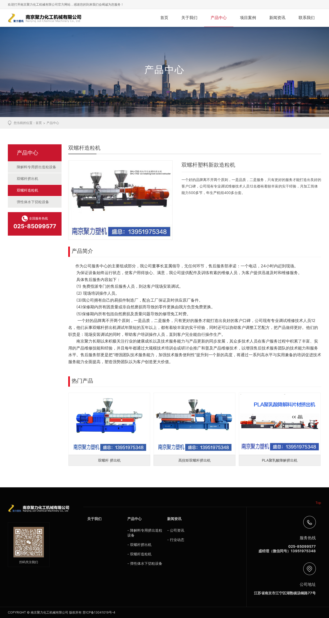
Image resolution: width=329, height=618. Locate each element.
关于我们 (189, 17)
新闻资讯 (277, 17)
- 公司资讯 (175, 530)
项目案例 (248, 17)
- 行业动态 (175, 539)
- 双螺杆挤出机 (139, 544)
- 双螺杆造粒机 (139, 554)
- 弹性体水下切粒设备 (144, 563)
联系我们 (307, 17)
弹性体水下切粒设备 (33, 202)
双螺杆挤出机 (27, 178)
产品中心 (219, 17)
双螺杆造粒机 (27, 190)
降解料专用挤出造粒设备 (36, 167)
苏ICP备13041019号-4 (99, 612)
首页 (164, 17)
